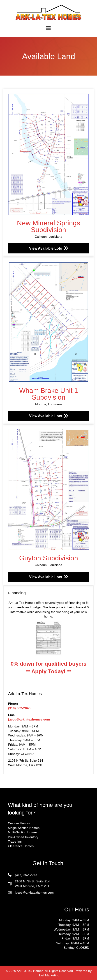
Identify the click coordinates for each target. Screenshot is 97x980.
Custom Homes (19, 823)
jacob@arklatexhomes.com (29, 719)
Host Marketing (48, 975)
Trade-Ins (15, 841)
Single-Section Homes (23, 828)
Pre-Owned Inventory (23, 837)
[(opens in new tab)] (48, 638)
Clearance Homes (21, 846)
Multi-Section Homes (22, 832)
